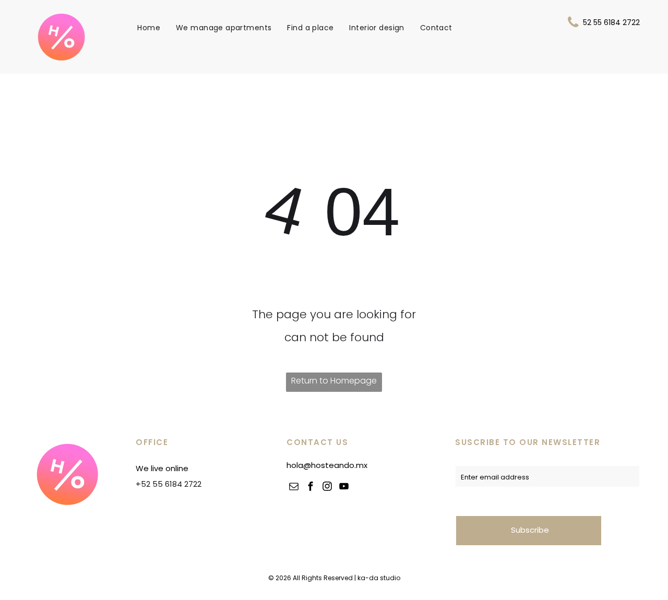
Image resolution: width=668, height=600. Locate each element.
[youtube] (344, 487)
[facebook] (310, 487)
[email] (294, 487)
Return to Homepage (334, 381)
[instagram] (327, 487)
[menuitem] (148, 28)
